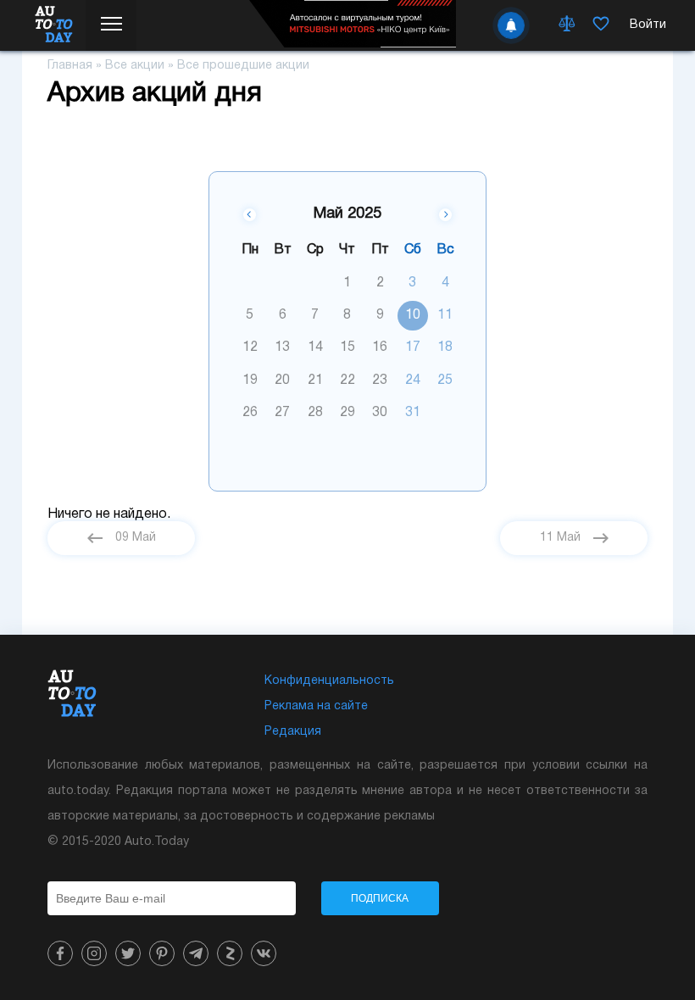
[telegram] (195, 953)
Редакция (292, 731)
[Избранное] (601, 25)
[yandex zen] (229, 953)
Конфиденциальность (329, 680)
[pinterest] (162, 953)
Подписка (380, 898)
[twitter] (128, 953)
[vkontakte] (263, 953)
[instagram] (94, 953)
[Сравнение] (567, 25)
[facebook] (60, 953)
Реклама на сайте (316, 706)
